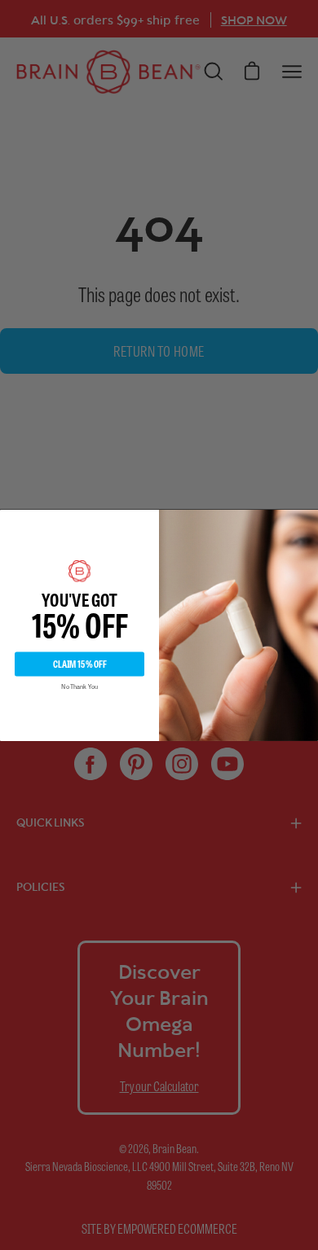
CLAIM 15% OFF (80, 663)
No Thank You (79, 686)
